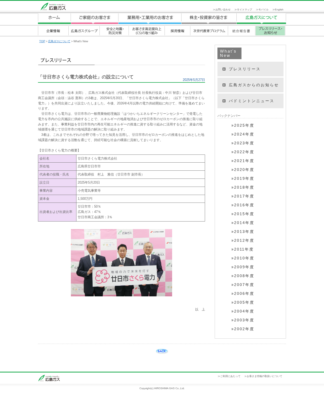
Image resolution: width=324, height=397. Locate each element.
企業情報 (53, 30)
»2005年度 (242, 302)
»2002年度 (242, 329)
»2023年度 (242, 143)
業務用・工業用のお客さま (149, 18)
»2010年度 (242, 258)
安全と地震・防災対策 (114, 30)
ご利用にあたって (230, 376)
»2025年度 (242, 125)
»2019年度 (242, 179)
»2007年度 (242, 285)
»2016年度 (242, 205)
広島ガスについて (209, 18)
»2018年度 (242, 187)
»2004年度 (242, 311)
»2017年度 (242, 196)
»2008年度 (242, 276)
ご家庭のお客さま (94, 18)
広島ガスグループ (83, 30)
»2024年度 (242, 134)
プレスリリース (245, 69)
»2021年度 (242, 161)
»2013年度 (242, 232)
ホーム (54, 18)
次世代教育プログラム (209, 30)
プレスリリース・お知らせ (270, 30)
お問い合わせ (223, 9)
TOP (42, 41)
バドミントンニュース (251, 101)
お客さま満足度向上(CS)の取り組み (146, 30)
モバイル (263, 9)
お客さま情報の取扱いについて (264, 376)
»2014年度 (242, 223)
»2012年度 (242, 240)
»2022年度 (242, 152)
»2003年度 (242, 320)
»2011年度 (242, 249)
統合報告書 (241, 30)
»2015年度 (242, 214)
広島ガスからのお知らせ (254, 85)
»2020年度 (242, 170)
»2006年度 (242, 294)
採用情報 (177, 30)
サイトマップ (244, 9)
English (279, 9)
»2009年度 (242, 267)
